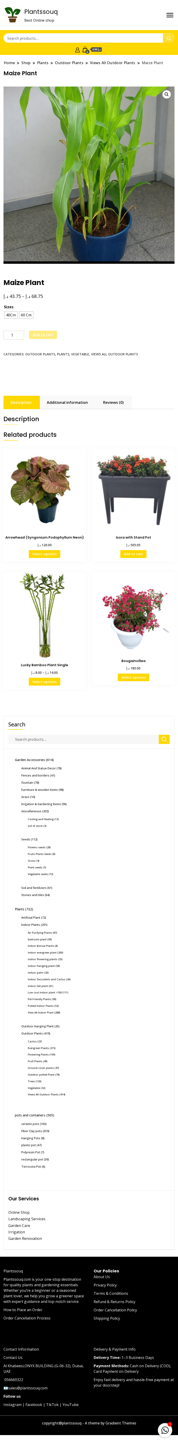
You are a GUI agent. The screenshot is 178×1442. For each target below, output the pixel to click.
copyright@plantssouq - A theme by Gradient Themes (89, 1423)
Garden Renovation (25, 1238)
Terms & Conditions (111, 1293)
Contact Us (12, 1357)
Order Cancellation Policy (115, 1310)
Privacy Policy (105, 1285)
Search (16, 724)
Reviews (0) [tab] (113, 402)
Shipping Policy (107, 1318)
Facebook (33, 1404)
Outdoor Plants (40, 354)
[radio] (10, 315)
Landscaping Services (26, 1218)
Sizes (8, 306)
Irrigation (17, 1232)
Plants (63, 354)
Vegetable (80, 354)
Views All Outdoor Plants (114, 354)
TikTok (52, 1404)
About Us (102, 1276)
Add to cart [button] (133, 554)
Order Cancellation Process (27, 1318)
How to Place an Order (22, 1309)
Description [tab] (21, 402)
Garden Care (19, 1225)
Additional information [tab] (67, 402)
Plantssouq (41, 12)
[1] (165, 1429)
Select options (44, 554)
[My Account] (77, 49)
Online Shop (19, 1212)
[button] (166, 94)
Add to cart (43, 334)
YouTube (71, 1404)
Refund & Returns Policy (114, 1301)
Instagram (12, 1404)
